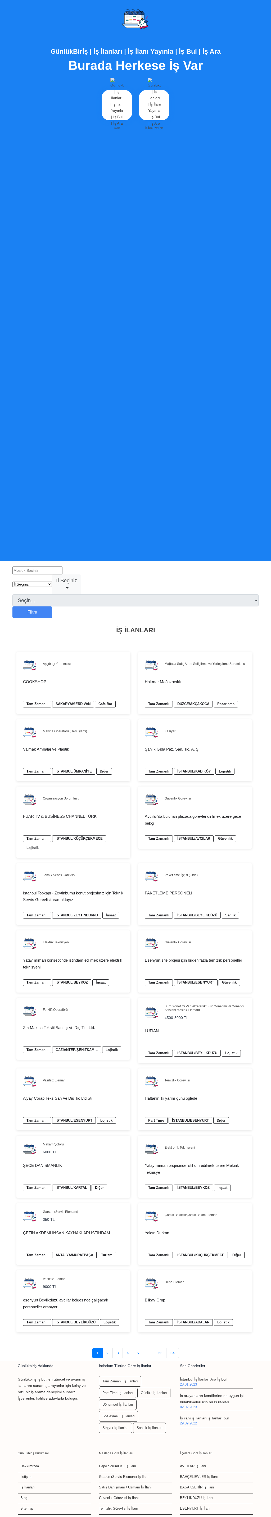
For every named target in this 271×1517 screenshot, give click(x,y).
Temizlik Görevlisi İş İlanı (118, 1508)
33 (160, 1353)
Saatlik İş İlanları (149, 1428)
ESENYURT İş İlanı (195, 1508)
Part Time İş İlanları (117, 1393)
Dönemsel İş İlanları (117, 1404)
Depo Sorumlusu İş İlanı (117, 1466)
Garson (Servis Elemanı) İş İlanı (123, 1477)
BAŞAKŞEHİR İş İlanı (197, 1487)
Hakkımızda (29, 1466)
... (148, 1353)
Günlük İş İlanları (154, 1393)
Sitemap (26, 1508)
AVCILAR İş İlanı (193, 1466)
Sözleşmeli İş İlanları (118, 1416)
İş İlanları (27, 1487)
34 (172, 1353)
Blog (23, 1498)
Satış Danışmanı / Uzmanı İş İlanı (125, 1487)
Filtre (32, 612)
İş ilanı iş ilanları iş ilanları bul (204, 1418)
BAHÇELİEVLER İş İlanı (199, 1477)
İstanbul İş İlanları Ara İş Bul (203, 1379)
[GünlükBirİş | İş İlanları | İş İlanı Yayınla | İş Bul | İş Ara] (135, 19)
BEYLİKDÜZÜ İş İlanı (196, 1498)
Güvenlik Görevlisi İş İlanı (119, 1498)
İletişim (25, 1477)
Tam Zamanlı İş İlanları (120, 1381)
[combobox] (66, 584)
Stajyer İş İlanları (115, 1428)
